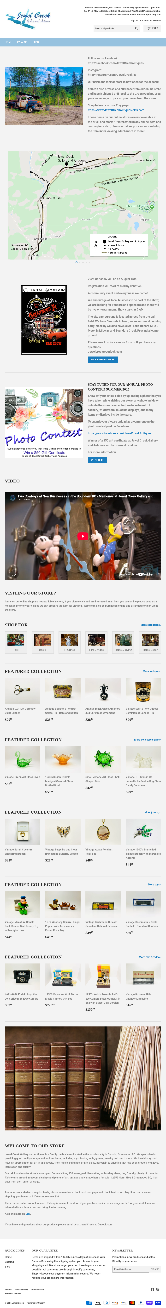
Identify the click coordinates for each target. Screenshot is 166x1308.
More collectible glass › (147, 739)
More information (102, 359)
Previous (10, 205)
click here (97, 460)
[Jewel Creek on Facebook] (152, 1289)
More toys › (154, 884)
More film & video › (150, 957)
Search (8, 1289)
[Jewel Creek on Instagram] (158, 1289)
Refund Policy (37, 1289)
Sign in (134, 20)
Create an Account (151, 20)
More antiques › (152, 671)
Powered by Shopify (36, 1303)
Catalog (22, 42)
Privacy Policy (21, 1289)
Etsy (27, 1213)
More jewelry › (152, 812)
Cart (155, 28)
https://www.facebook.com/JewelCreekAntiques (119, 433)
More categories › (151, 624)
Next (156, 205)
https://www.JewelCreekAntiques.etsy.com (116, 110)
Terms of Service (13, 1293)
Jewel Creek (18, 1303)
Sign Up (155, 1269)
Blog (36, 42)
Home (8, 42)
